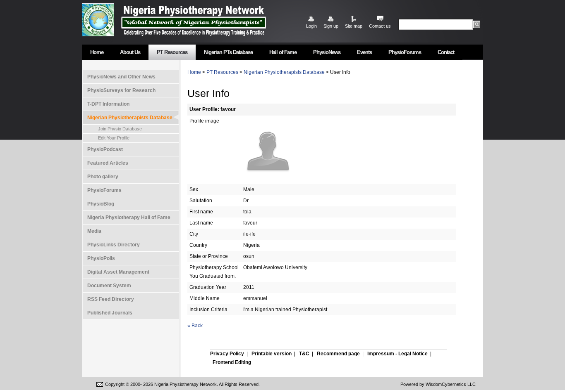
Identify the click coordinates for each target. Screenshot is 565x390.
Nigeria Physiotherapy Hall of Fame (128, 217)
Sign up (330, 26)
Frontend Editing (232, 362)
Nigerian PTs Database (228, 52)
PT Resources (172, 52)
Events (364, 52)
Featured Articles (107, 163)
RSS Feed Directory (110, 299)
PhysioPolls (101, 258)
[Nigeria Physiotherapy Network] (193, 19)
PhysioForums (404, 52)
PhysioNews (326, 52)
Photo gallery (102, 177)
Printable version (271, 354)
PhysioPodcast (105, 149)
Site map (353, 26)
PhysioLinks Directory (113, 245)
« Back (195, 326)
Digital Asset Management (118, 272)
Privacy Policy (227, 354)
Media (94, 231)
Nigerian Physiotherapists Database (129, 118)
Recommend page (338, 354)
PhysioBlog (100, 204)
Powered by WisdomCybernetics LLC (438, 384)
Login (311, 26)
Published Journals (109, 313)
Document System (109, 285)
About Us (130, 52)
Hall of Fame (283, 52)
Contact (446, 52)
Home (96, 52)
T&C (304, 354)
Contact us (380, 26)
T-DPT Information (108, 104)
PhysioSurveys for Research (121, 90)
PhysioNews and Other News (121, 77)
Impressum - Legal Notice (397, 354)
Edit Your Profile (113, 137)
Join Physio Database (120, 128)
